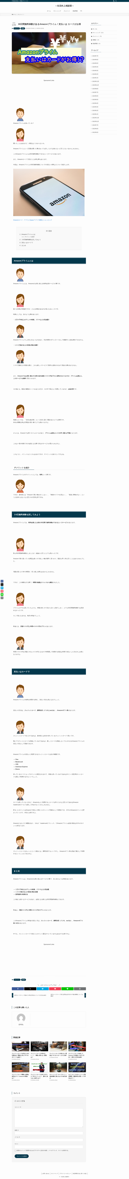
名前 (17, 1130)
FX (95, 29)
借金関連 (96, 43)
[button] (18, 988)
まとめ (24, 245)
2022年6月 (95, 128)
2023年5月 (95, 99)
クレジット (16, 28)
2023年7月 (95, 92)
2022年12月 (95, 117)
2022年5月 (95, 132)
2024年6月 (95, 59)
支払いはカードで (27, 242)
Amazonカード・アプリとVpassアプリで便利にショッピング (32, 220)
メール (17, 1137)
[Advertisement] (49, 94)
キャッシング (98, 32)
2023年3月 (95, 107)
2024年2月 (95, 74)
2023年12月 (95, 81)
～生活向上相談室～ (64, 6)
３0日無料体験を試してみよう (31, 239)
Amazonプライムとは (28, 234)
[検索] (116, 1)
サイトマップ (54, 1173)
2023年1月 (95, 114)
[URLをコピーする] (80, 988)
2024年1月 (95, 77)
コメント (18, 1107)
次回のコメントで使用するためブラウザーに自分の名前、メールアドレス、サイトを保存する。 (42, 1150)
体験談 (22, 28)
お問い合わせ (45, 1173)
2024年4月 (95, 67)
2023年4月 (95, 103)
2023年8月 (95, 88)
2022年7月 (95, 125)
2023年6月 (95, 96)
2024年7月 (95, 56)
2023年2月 (95, 110)
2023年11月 (95, 85)
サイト (16, 1144)
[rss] (114, 1)
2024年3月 (95, 70)
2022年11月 (95, 121)
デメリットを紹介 (30, 236)
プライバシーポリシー (65, 1173)
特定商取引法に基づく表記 (80, 1173)
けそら (21, 1024)
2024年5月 (95, 63)
